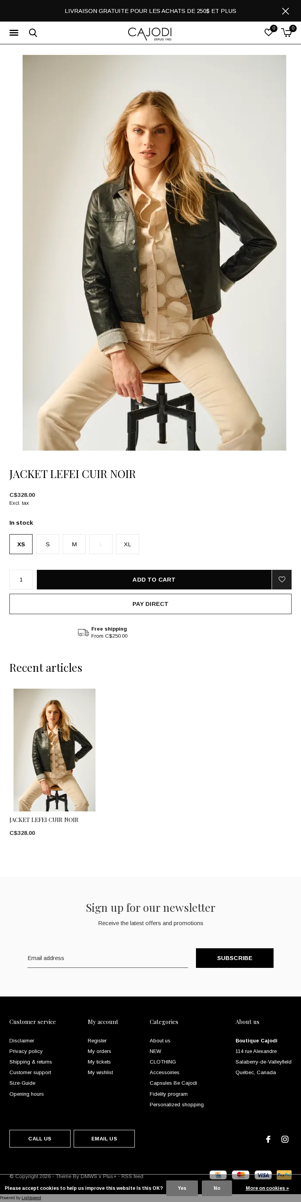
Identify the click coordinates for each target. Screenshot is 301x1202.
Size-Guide (22, 1083)
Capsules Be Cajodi (173, 1083)
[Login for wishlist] (282, 579)
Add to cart (154, 579)
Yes (182, 1188)
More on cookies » (267, 1188)
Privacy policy (26, 1051)
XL (127, 544)
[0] (286, 32)
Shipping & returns (30, 1062)
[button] (15, 33)
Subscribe (235, 958)
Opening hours (26, 1094)
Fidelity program (169, 1094)
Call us (39, 1139)
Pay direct (150, 603)
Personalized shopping (177, 1104)
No (217, 1188)
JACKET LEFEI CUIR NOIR (44, 820)
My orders (99, 1051)
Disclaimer (21, 1041)
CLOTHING (163, 1062)
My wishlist (100, 1072)
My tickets (99, 1062)
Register (97, 1041)
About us (160, 1041)
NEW (155, 1051)
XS (21, 544)
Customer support (30, 1072)
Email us (104, 1139)
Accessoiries (165, 1072)
